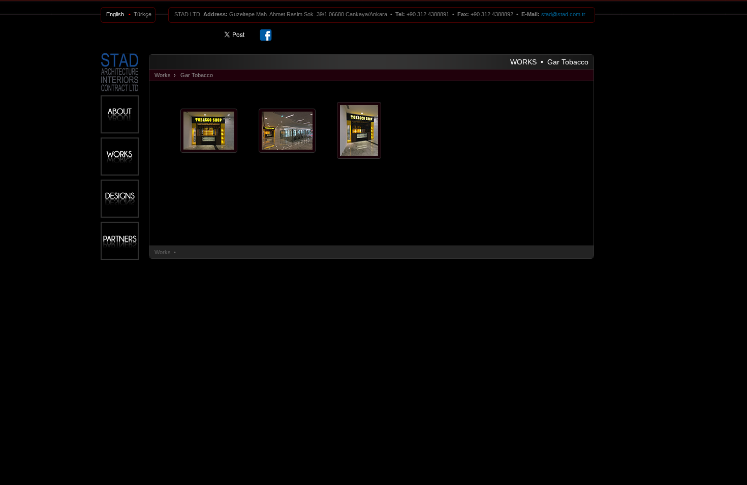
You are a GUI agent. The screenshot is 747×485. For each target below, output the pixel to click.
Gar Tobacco (196, 75)
